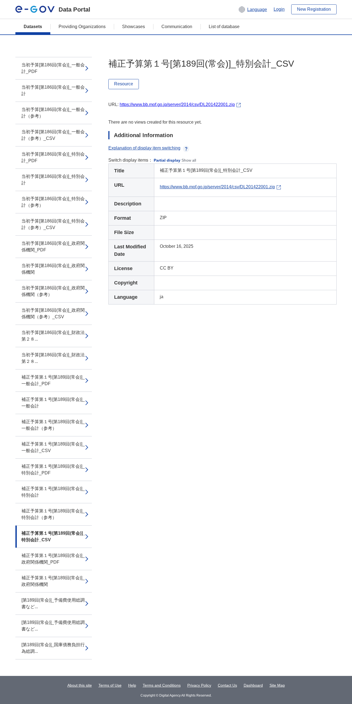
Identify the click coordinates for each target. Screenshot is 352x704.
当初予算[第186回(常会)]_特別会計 (53, 179)
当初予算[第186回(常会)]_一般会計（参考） (53, 112)
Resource (123, 83)
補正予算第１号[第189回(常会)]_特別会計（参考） (53, 514)
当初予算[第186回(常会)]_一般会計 (53, 90)
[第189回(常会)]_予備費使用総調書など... (53, 603)
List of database (224, 26)
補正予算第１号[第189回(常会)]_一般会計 (53, 402)
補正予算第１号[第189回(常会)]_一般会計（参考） (53, 425)
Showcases (133, 26)
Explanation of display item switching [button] (144, 148)
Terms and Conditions (162, 685)
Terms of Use (110, 685)
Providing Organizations (82, 26)
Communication (176, 26)
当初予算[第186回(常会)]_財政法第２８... (53, 335)
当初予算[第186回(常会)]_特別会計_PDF (53, 157)
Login (279, 9)
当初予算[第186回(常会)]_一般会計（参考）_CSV (53, 135)
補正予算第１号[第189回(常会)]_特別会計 (53, 492)
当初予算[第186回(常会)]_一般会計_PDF (53, 68)
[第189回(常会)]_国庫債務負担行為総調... (53, 648)
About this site (79, 685)
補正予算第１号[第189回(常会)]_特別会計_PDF (53, 469)
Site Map (277, 685)
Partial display (167, 160)
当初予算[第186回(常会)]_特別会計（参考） (53, 202)
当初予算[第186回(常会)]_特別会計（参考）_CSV (53, 224)
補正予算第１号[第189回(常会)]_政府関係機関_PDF (53, 558)
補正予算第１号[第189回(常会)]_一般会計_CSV (53, 447)
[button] (252, 9)
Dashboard (253, 685)
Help (132, 685)
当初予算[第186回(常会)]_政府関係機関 (53, 268)
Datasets (33, 26)
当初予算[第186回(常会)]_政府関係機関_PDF (53, 246)
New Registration (314, 9)
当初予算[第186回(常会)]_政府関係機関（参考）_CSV (53, 313)
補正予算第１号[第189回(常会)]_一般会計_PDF (53, 380)
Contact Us (227, 685)
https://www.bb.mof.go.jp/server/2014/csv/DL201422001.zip (177, 104)
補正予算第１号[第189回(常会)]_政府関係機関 (53, 581)
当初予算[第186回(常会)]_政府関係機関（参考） (53, 291)
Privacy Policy (199, 685)
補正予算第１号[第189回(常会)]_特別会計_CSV (53, 536)
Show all (189, 160)
